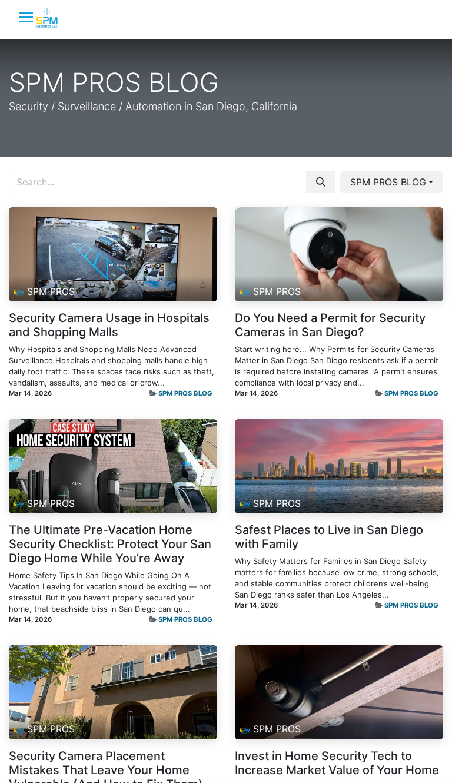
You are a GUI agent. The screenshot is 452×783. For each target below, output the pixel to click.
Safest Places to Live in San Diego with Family (329, 537)
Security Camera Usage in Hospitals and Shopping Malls (109, 325)
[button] (391, 182)
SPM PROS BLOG (185, 393)
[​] (26, 17)
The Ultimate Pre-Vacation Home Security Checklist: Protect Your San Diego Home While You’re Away (110, 544)
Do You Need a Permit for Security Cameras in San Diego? (330, 325)
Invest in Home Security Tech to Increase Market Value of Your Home (337, 763)
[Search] (320, 182)
